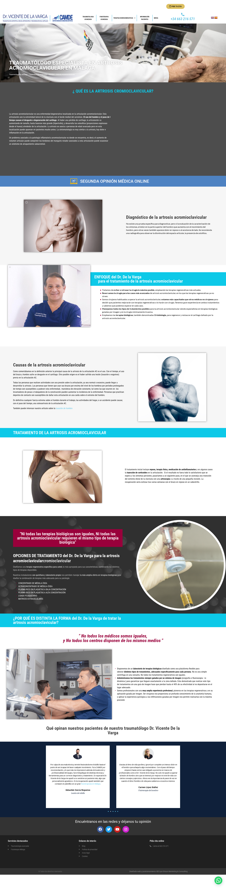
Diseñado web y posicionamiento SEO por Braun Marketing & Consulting (158, 871)
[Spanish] (215, 17)
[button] (108, 811)
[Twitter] (109, 829)
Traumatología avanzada (38, 74)
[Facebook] (100, 829)
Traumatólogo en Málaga (18, 74)
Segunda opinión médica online (114, 181)
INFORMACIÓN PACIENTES (145, 18)
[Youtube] (117, 829)
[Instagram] (126, 829)
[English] (212, 17)
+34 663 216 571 (183, 19)
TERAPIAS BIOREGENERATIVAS (123, 18)
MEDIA (156, 18)
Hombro (52, 74)
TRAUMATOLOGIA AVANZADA (88, 18)
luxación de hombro (64, 408)
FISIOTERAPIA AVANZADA (104, 18)
